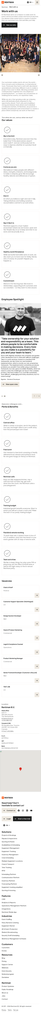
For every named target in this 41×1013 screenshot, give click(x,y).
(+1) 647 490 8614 (8, 731)
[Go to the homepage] (7, 798)
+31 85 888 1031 (7, 720)
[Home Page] (8, 2)
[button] (30, 2)
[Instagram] (23, 810)
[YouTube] (31, 810)
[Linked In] (27, 810)
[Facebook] (19, 810)
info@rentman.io (7, 718)
